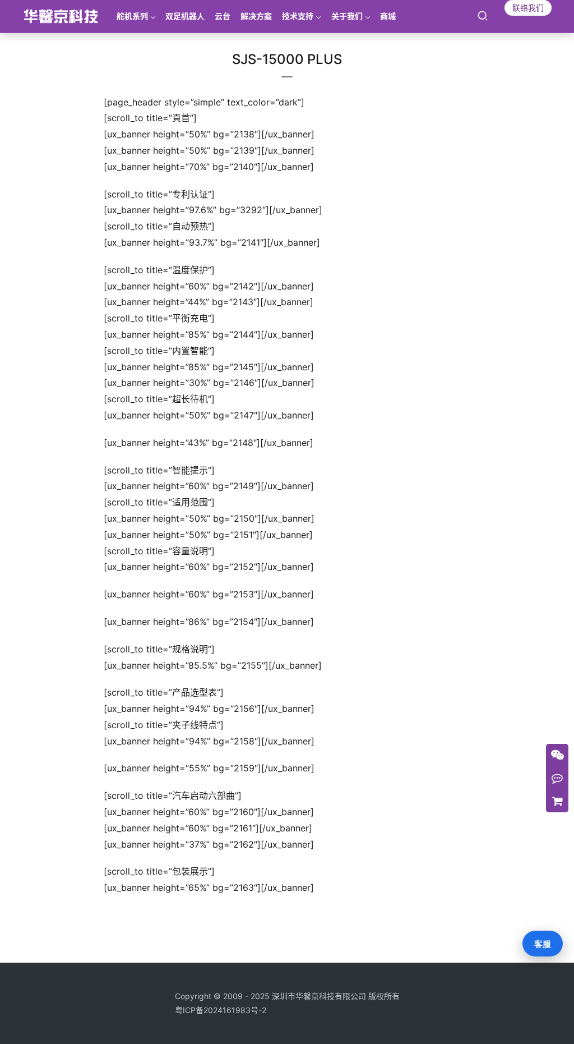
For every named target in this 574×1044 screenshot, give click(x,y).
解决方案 (256, 16)
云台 (222, 16)
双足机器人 (185, 16)
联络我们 (528, 7)
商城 (388, 16)
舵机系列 (132, 16)
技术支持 (297, 16)
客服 (542, 944)
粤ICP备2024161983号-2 (220, 1010)
